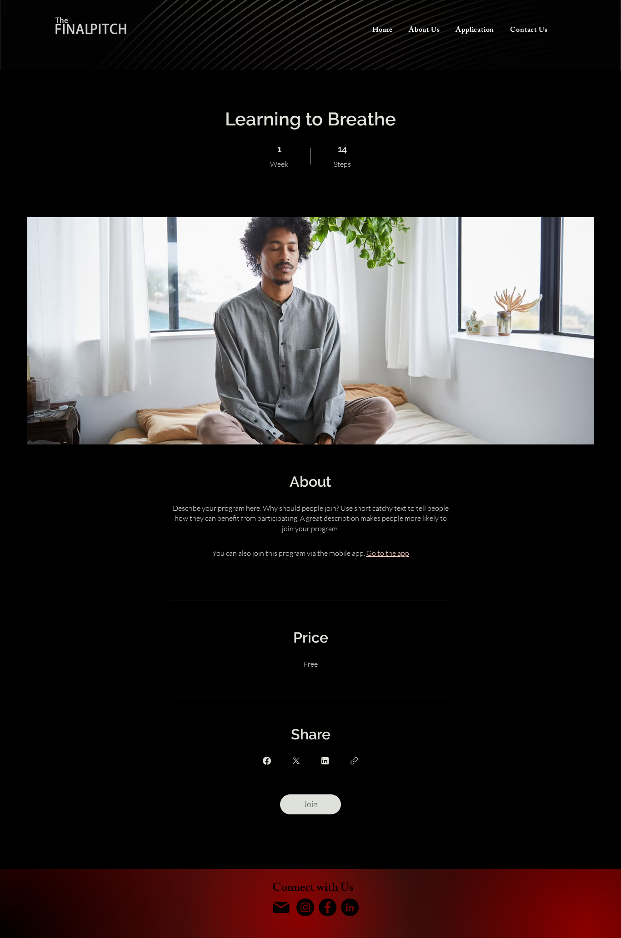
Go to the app (387, 553)
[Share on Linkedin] (325, 760)
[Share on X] (295, 760)
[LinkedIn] (350, 907)
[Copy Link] (354, 760)
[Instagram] (305, 907)
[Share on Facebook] (266, 760)
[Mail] (281, 907)
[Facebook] (327, 907)
